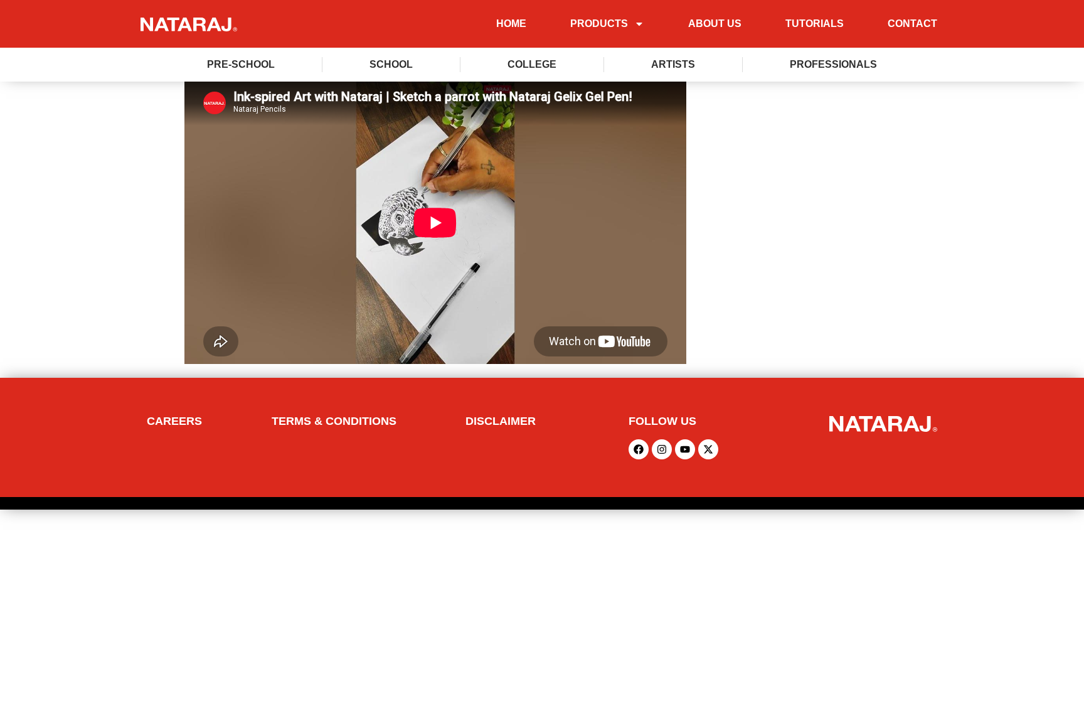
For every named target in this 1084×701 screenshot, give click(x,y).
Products (599, 23)
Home (511, 23)
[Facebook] (639, 449)
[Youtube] (685, 449)
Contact (912, 23)
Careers (174, 421)
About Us (714, 23)
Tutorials (814, 23)
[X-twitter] (708, 449)
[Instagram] (662, 449)
